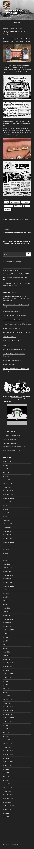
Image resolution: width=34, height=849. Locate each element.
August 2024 (7, 546)
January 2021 (7, 703)
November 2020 (8, 710)
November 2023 (8, 579)
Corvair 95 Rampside (9, 439)
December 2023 (8, 575)
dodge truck (14, 219)
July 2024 (6, 549)
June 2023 (6, 597)
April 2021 (6, 692)
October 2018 (7, 802)
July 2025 (6, 505)
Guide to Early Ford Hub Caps (12, 341)
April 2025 (6, 516)
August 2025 (7, 502)
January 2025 (7, 527)
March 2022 (6, 652)
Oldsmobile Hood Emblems (11, 270)
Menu (18, 22)
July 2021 (6, 681)
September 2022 (8, 630)
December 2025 (8, 491)
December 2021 (8, 663)
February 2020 (7, 743)
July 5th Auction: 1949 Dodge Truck (14, 447)
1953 (7, 219)
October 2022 (7, 626)
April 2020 (6, 736)
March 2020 (7, 740)
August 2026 (7, 461)
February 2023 (7, 612)
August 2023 (7, 590)
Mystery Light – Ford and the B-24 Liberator (17, 332)
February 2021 (7, 699)
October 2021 (7, 670)
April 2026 (6, 476)
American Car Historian (13, 12)
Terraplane (6, 345)
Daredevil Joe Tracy (9, 364)
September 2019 (8, 762)
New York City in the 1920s (11, 450)
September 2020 (8, 718)
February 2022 (7, 656)
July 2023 (6, 593)
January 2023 (7, 615)
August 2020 (7, 721)
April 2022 (6, 648)
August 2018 (7, 809)
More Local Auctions (9, 443)
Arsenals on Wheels (9, 337)
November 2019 (8, 754)
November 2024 (8, 535)
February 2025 (7, 524)
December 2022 (8, 619)
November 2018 (8, 798)
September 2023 (8, 586)
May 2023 (6, 601)
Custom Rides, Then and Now (12, 328)
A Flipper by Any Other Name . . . (13, 436)
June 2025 (6, 509)
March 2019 (6, 784)
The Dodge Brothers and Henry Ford (14, 315)
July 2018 (6, 813)
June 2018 (6, 817)
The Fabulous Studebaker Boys (13, 320)
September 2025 (8, 498)
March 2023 (7, 608)
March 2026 (7, 480)
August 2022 (7, 633)
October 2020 (7, 714)
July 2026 (6, 465)
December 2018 (8, 795)
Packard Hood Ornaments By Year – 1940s (16, 274)
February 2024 (7, 568)
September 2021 (8, 674)
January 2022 (7, 659)
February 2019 (7, 787)
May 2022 (6, 645)
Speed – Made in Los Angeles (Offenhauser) (17, 324)
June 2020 (6, 729)
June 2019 (6, 773)
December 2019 (8, 751)
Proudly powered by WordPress (12, 845)
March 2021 (6, 696)
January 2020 (7, 747)
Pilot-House (24, 219)
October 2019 (7, 758)
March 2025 (7, 520)
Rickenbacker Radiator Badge (12, 360)
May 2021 (6, 688)
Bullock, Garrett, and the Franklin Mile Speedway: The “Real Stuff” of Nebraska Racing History (16, 298)
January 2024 (7, 571)
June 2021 (6, 685)
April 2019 (6, 780)
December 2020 (8, 707)
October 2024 (7, 538)
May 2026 (6, 472)
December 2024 (8, 531)
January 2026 (7, 487)
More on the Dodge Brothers (12, 311)
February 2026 (7, 483)
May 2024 (6, 557)
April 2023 (6, 604)
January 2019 (7, 791)
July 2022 (6, 637)
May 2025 (6, 513)
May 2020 (6, 732)
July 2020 (6, 725)
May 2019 (6, 776)
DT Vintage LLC (16, 396)
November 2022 (8, 623)
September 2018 (8, 806)
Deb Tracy (18, 28)
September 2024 (8, 542)
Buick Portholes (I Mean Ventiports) (14, 349)
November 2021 (8, 666)
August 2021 (7, 677)
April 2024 (6, 560)
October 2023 (7, 582)
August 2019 (7, 765)
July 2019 (6, 769)
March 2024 (7, 564)
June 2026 (6, 469)
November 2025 (8, 494)
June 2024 (6, 553)
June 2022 (6, 641)
